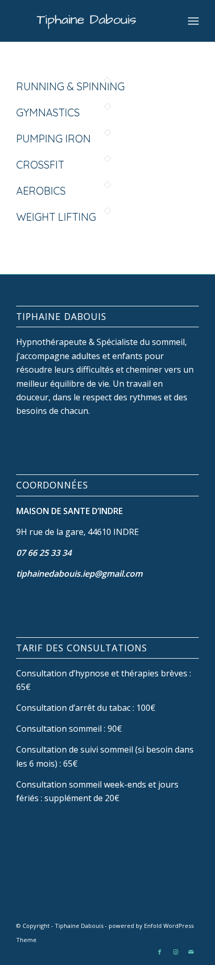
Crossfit (40, 164)
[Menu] (193, 20)
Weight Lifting (56, 216)
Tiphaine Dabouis (79, 926)
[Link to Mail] (191, 952)
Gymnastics (48, 112)
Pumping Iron (53, 138)
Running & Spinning (70, 86)
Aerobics (41, 190)
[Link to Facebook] (160, 952)
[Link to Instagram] (175, 952)
